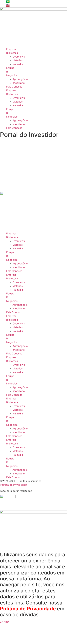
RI (7, 71)
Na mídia (17, 64)
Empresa (11, 49)
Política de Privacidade (13, 484)
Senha (3, 158)
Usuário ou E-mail (10, 145)
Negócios (11, 75)
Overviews (18, 56)
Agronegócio (20, 79)
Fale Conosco (14, 86)
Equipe (10, 67)
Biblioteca (12, 52)
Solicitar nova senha (33, 185)
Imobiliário (18, 82)
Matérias (17, 60)
